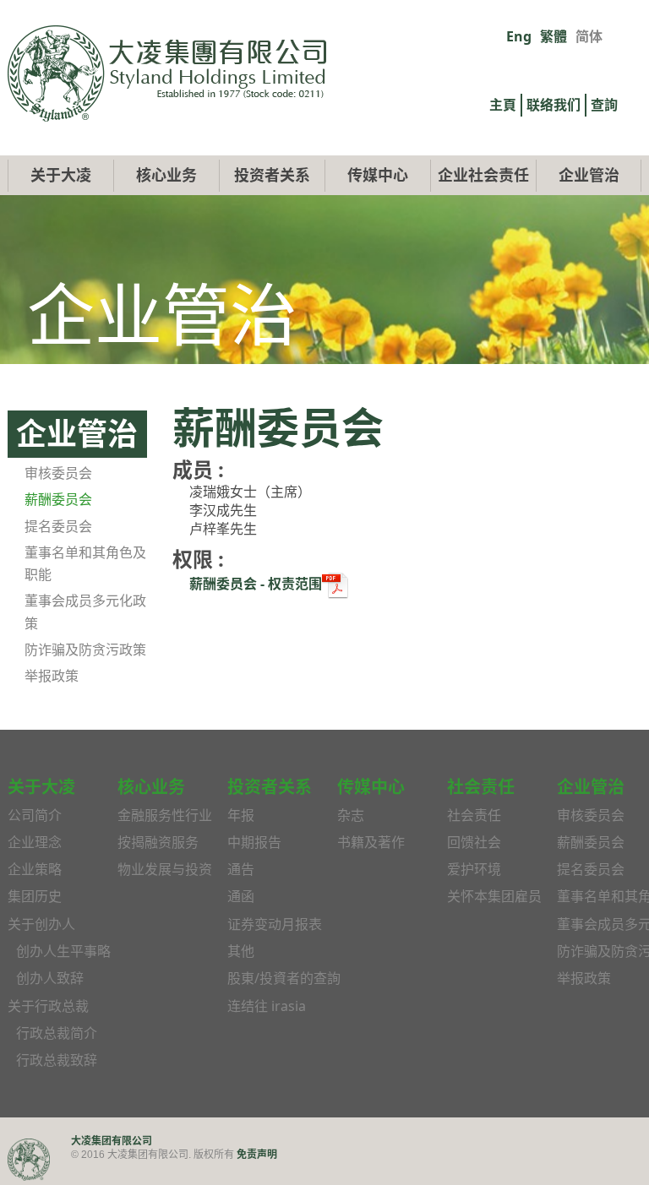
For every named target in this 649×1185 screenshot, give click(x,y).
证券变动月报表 (274, 924)
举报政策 (52, 675)
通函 (240, 896)
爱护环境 (474, 869)
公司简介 (35, 815)
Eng (519, 36)
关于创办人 (41, 924)
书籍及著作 (371, 842)
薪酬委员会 (58, 499)
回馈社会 (474, 842)
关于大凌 (60, 175)
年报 (240, 815)
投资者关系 (272, 175)
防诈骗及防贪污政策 (85, 649)
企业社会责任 (483, 175)
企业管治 (589, 175)
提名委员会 (58, 526)
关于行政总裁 (48, 1006)
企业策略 (35, 869)
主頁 (502, 104)
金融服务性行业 (164, 815)
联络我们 (553, 104)
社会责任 (474, 815)
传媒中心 (377, 175)
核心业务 (166, 175)
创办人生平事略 (63, 951)
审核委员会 (58, 473)
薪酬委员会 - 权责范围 (255, 583)
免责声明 (257, 1154)
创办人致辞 (50, 978)
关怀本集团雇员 (494, 896)
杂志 (350, 815)
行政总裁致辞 (56, 1060)
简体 (589, 36)
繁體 (553, 36)
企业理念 (35, 842)
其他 (240, 951)
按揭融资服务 (158, 842)
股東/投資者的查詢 (284, 978)
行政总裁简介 (56, 1033)
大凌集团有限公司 (111, 1140)
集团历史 (35, 896)
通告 (240, 869)
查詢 (604, 104)
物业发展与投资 (164, 869)
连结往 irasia (266, 1006)
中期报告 (254, 842)
